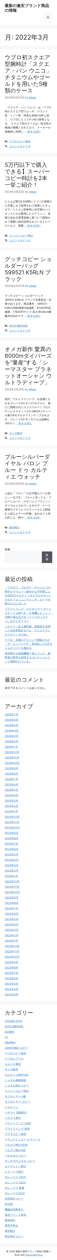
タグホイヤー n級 (15, 1096)
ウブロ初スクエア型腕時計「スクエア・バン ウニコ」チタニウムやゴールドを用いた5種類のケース (28, 74)
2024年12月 (12, 816)
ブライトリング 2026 (18, 1123)
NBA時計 (10, 1042)
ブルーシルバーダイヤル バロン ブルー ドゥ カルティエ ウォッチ (27, 466)
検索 (7, 549)
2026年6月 (12, 720)
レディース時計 (14, 1171)
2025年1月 (11, 811)
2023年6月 (12, 913)
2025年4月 (11, 795)
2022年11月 (12, 951)
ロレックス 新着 (14, 1188)
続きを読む (34, 131)
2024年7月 (11, 843)
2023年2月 (11, 935)
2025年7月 (11, 779)
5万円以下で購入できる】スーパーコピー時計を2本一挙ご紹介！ (27, 174)
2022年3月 (11, 994)
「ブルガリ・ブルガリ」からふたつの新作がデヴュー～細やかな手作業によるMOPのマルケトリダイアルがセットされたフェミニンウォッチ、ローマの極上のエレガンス (28, 595)
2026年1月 (11, 746)
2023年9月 (12, 897)
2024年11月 (12, 822)
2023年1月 (11, 940)
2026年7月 (11, 714)
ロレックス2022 (15, 1193)
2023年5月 (11, 919)
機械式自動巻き (14, 1209)
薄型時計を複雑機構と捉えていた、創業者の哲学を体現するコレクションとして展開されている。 (28, 657)
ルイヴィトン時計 (15, 1166)
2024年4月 (12, 860)
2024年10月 (12, 827)
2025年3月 (11, 800)
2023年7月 (11, 908)
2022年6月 (11, 978)
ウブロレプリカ (14, 1058)
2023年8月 (11, 903)
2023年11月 (12, 886)
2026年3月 (12, 736)
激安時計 (14, 527)
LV (6, 1037)
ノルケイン (11, 1107)
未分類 (9, 1204)
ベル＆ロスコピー (15, 1155)
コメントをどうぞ (20, 146)
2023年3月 (12, 930)
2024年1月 (11, 876)
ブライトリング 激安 (17, 1128)
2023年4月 (12, 924)
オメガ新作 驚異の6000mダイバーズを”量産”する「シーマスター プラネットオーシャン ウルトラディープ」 (28, 366)
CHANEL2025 (13, 1021)
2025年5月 (11, 790)
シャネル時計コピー (17, 1085)
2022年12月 (12, 946)
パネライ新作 (13, 1118)
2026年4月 (12, 730)
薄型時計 (10, 1231)
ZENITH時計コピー (16, 1048)
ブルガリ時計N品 (15, 1150)
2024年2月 (11, 870)
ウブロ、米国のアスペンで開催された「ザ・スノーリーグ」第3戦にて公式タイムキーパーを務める (28, 644)
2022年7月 (11, 973)
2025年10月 (12, 763)
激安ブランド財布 (15, 1214)
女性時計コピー (14, 1198)
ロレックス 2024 (15, 1182)
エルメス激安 (13, 1064)
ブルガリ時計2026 (16, 1144)
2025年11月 (12, 757)
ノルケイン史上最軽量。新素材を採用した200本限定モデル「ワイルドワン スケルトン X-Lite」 (28, 630)
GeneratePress (34, 1254)
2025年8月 (11, 773)
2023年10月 (12, 892)
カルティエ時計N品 (16, 1074)
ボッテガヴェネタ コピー (20, 1161)
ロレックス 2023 (15, 1177)
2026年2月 (11, 741)
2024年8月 (11, 838)
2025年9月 (11, 768)
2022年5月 (11, 983)
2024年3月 (12, 865)
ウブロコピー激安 (20, 141)
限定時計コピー (14, 1236)
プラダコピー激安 (15, 1134)
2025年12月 (12, 752)
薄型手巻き (11, 1225)
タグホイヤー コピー (17, 1101)
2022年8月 (11, 967)
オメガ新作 (15, 433)
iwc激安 (9, 1031)
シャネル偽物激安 (15, 1080)
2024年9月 (12, 833)
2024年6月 (12, 849)
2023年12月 (12, 881)
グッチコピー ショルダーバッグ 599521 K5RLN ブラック (28, 269)
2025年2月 (11, 806)
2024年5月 (11, 854)
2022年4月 (11, 989)
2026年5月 (11, 725)
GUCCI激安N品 (18, 325)
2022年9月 (11, 962)
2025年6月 (11, 784)
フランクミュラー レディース (23, 1139)
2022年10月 (12, 956)
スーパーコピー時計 (21, 235)
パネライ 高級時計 (16, 1112)
